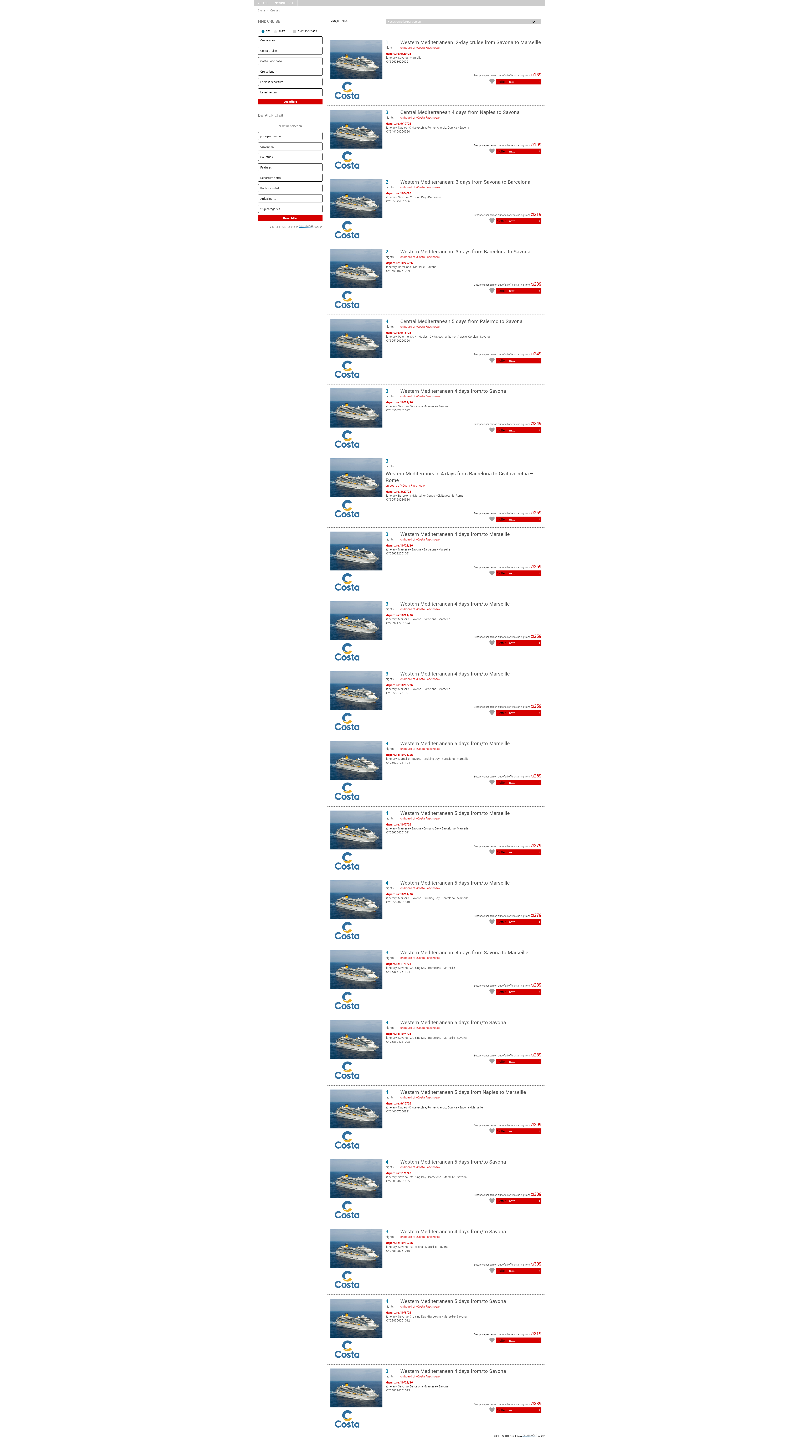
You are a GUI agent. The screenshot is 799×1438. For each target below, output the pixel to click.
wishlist (285, 3)
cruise (261, 10)
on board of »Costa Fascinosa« (470, 44)
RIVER (281, 31)
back (265, 3)
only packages (307, 31)
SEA (268, 31)
